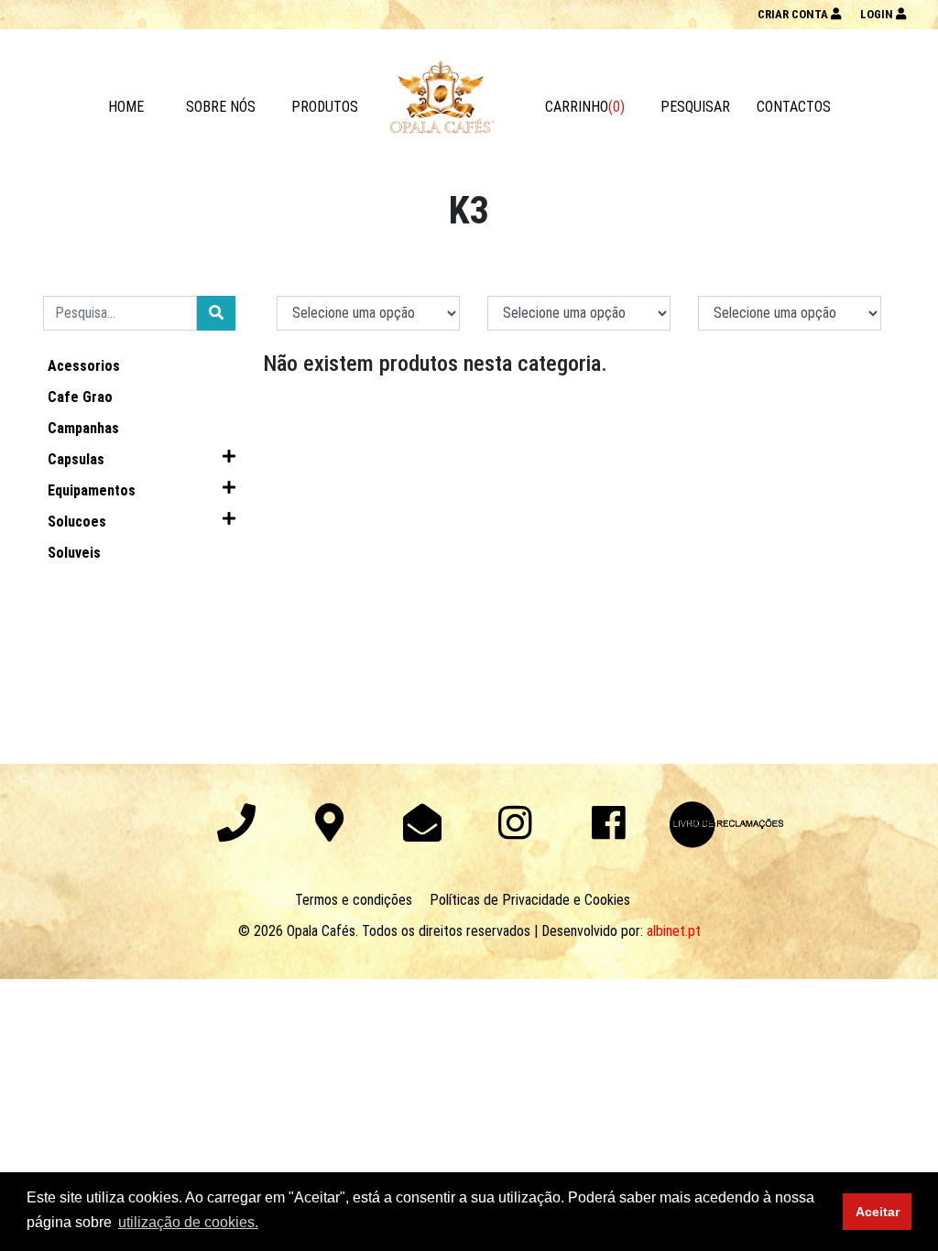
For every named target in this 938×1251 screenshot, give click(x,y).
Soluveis (74, 552)
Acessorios (84, 366)
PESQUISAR (695, 106)
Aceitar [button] (878, 1211)
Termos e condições (353, 899)
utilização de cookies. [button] (188, 1222)
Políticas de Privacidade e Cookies (530, 899)
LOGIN (878, 14)
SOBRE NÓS (221, 106)
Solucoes (77, 521)
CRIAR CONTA (794, 14)
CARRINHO (585, 106)
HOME (126, 106)
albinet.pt (674, 931)
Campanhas (83, 428)
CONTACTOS (794, 106)
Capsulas (76, 459)
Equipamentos (92, 490)
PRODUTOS (324, 106)
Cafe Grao (80, 397)
